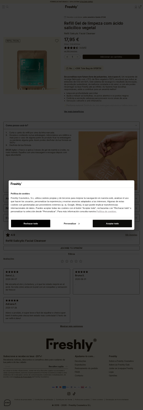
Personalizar (70, 223)
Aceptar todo (112, 223)
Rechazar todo (31, 223)
